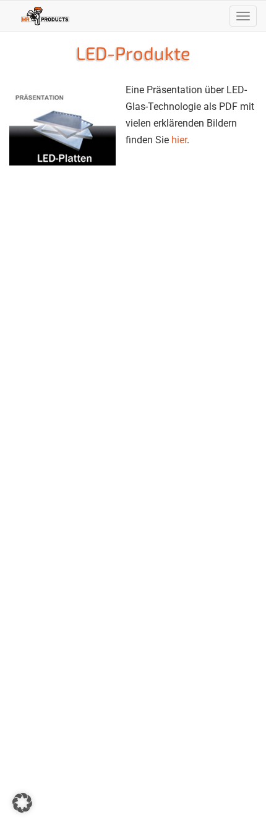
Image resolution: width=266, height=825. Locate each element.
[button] (22, 803)
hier (179, 140)
